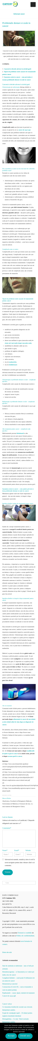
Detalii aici (25, 1036)
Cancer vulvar (7, 1004)
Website (28, 850)
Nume (4, 850)
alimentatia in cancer (19, 719)
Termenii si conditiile (25, 933)
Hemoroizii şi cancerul (9, 984)
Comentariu (6, 828)
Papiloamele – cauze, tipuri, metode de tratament (18, 993)
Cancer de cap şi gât (9, 996)
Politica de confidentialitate (25, 936)
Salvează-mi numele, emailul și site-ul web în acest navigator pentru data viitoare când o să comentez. (20, 862)
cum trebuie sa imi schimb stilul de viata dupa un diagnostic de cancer (18, 721)
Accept (11, 1036)
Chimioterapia (6, 87)
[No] (35, 1032)
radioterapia (16, 87)
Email (16, 850)
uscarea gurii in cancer (15, 756)
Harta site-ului (7, 952)
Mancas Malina (6, 798)
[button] (33, 4)
